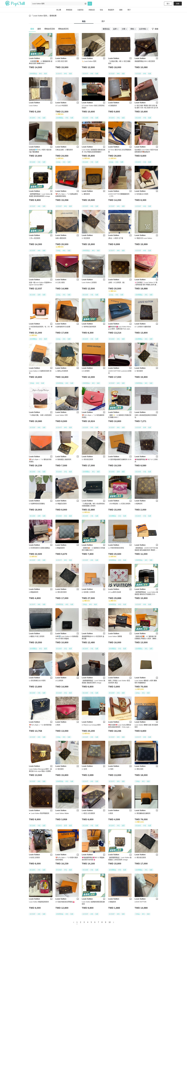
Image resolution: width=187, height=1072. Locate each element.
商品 (83, 21)
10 (110, 922)
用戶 (103, 21)
